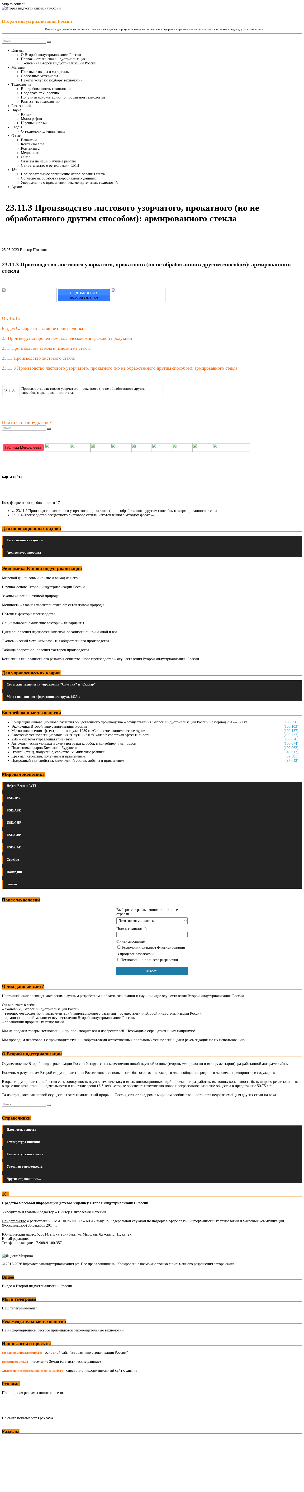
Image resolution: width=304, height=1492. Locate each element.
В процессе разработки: (135, 954)
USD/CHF (14, 822)
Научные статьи (34, 123)
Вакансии (29, 140)
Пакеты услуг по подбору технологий (52, 80)
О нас (16, 136)
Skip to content (13, 4)
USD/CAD (14, 847)
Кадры (16, 127)
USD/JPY (13, 798)
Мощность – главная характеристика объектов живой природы (53, 605)
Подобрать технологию (40, 93)
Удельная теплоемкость (25, 1166)
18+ (14, 170)
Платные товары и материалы (45, 72)
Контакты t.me (32, 144)
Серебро (13, 859)
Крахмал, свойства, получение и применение (48, 756)
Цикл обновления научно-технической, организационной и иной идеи (59, 632)
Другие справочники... (24, 1179)
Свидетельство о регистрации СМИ (50, 165)
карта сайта (12, 477)
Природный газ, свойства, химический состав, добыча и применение (67, 760)
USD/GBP (14, 835)
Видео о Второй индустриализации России (37, 1286)
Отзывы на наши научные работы (48, 161)
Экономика (11, 1440)
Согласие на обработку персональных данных (58, 178)
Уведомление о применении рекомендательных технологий (69, 182)
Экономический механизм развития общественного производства (55, 641)
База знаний (21, 106)
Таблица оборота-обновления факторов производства (45, 650)
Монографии (31, 118)
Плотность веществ (21, 1129)
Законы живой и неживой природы (30, 596)
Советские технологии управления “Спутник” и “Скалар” (51, 684)
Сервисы (10, 1485)
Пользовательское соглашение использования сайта (63, 174)
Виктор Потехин (33, 250)
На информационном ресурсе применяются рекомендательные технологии (63, 1330)
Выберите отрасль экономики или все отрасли (147, 912)
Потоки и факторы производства (28, 614)
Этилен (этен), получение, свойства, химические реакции (58, 752)
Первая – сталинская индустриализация (53, 59)
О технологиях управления (43, 131)
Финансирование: (131, 941)
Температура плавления (25, 1154)
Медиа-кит (29, 153)
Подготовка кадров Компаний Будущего (44, 748)
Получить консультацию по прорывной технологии (63, 97)
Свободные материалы (39, 76)
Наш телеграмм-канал (20, 1308)
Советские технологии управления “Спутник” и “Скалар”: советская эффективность (80, 735)
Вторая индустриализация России (37, 21)
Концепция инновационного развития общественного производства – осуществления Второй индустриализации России (100, 659)
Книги (26, 114)
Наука (16, 110)
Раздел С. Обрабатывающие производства (42, 328)
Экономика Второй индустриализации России (58, 63)
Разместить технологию (40, 101)
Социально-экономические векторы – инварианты (43, 623)
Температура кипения (23, 1142)
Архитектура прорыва (24, 552)
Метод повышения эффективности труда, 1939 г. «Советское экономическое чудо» (78, 731)
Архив (16, 187)
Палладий (14, 872)
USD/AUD (14, 810)
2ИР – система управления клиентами (42, 739)
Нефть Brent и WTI (21, 786)
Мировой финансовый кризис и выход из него (40, 578)
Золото (12, 884)
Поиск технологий (131, 929)
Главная (17, 50)
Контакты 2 (30, 148)
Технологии (21, 84)
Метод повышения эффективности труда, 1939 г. (43, 697)
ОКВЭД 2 (11, 318)
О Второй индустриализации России (51, 55)
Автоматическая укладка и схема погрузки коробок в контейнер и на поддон (73, 743)
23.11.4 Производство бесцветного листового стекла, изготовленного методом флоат (82, 515)
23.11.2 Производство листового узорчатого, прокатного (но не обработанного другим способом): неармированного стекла (114, 511)
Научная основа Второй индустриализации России (43, 587)
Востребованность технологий (46, 89)
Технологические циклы (25, 540)
